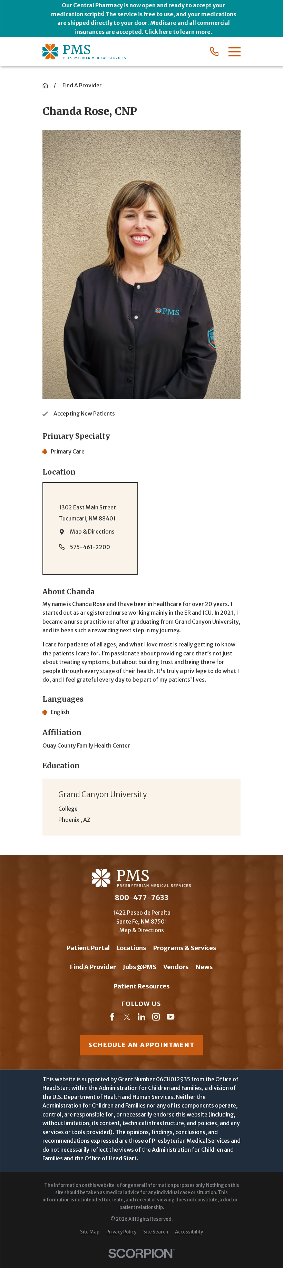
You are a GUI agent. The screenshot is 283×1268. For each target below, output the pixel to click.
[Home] (84, 52)
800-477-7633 (141, 897)
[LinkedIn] (141, 1018)
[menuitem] (89, 1232)
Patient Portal (88, 948)
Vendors (176, 967)
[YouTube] (170, 1018)
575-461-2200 (90, 547)
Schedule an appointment (141, 1045)
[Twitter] (127, 1018)
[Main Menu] (234, 52)
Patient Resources (142, 986)
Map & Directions (92, 531)
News (204, 967)
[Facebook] (112, 1018)
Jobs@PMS (139, 967)
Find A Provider (93, 967)
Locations (131, 948)
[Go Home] (45, 85)
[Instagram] (156, 1018)
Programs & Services (184, 948)
